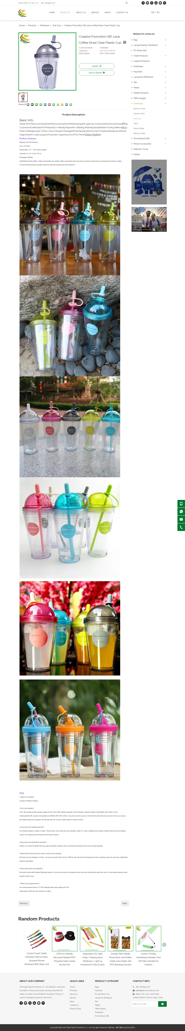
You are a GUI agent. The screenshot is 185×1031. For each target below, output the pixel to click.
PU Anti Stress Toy (102, 994)
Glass (136, 124)
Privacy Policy (75, 1009)
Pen (135, 82)
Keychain (138, 71)
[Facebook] (143, 3)
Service (73, 998)
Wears (136, 87)
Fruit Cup (137, 119)
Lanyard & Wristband (143, 77)
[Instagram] (160, 3)
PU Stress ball (140, 50)
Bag (135, 40)
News (72, 1001)
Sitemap (111, 1027)
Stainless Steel (139, 133)
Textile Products (141, 93)
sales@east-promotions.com (147, 990)
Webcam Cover (141, 149)
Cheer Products (141, 56)
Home (72, 987)
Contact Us (74, 1005)
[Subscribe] (162, 1004)
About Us (73, 994)
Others (137, 154)
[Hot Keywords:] (126, 3)
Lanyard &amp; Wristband (146, 45)
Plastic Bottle (139, 128)
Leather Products (142, 61)
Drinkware (138, 103)
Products (73, 990)
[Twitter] (151, 3)
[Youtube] (156, 3)
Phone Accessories (142, 144)
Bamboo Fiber (139, 109)
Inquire (95, 66)
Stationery (138, 66)
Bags (97, 987)
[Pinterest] (164, 3)
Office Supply (140, 98)
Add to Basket (95, 72)
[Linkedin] (147, 3)
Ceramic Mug (139, 114)
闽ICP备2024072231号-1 (125, 1027)
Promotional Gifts (142, 138)
